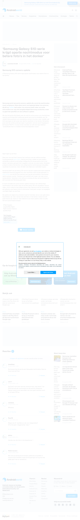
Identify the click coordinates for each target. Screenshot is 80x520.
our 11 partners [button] (37, 251)
